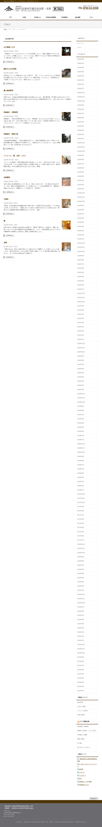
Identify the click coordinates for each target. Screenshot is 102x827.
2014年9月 (80, 657)
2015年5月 (80, 623)
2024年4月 (80, 176)
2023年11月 (81, 197)
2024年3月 (80, 180)
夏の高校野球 (8, 90)
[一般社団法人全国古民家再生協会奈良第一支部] (33, 9)
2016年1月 (80, 590)
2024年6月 (80, 168)
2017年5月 (80, 523)
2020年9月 (80, 356)
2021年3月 (80, 331)
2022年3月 (80, 281)
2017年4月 (80, 527)
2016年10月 (81, 552)
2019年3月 (80, 431)
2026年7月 (80, 63)
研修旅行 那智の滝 (11, 134)
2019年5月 (80, 423)
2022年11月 (81, 247)
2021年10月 (81, 302)
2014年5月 (80, 674)
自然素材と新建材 (82, 726)
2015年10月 (81, 603)
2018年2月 (80, 485)
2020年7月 (80, 364)
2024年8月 (80, 159)
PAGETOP (94, 798)
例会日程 (80, 702)
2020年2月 (80, 385)
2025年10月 (81, 101)
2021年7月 (80, 314)
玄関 (5, 242)
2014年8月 (80, 661)
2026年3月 (80, 80)
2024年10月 (81, 151)
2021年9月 (80, 306)
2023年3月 (80, 230)
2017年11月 (81, 498)
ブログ (16, 51)
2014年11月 (81, 649)
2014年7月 (80, 665)
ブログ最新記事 (84, 721)
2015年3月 (80, 632)
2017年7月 (80, 515)
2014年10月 (81, 653)
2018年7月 (80, 465)
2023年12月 (81, 193)
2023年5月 (80, 222)
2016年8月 (80, 561)
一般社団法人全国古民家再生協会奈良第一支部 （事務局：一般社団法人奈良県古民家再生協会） (49, 822)
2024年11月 (81, 147)
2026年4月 (80, 76)
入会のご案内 (81, 706)
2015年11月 (81, 598)
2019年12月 (81, 393)
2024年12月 (81, 143)
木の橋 (79, 743)
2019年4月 (80, 427)
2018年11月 (81, 448)
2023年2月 (80, 235)
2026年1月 (80, 88)
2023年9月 (80, 205)
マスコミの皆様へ (82, 710)
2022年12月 (81, 243)
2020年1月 (80, 389)
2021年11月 (81, 297)
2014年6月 (80, 669)
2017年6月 (80, 519)
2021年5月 (80, 322)
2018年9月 (80, 456)
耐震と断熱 (80, 739)
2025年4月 (80, 126)
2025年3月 (80, 130)
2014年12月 (81, 644)
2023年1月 (80, 239)
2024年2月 (80, 184)
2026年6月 (80, 67)
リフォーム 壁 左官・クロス (15, 156)
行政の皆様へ (81, 715)
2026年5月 (80, 71)
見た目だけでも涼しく (84, 747)
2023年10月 (81, 201)
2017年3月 (80, 531)
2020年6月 (80, 368)
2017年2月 (80, 536)
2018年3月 (80, 481)
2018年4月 (80, 477)
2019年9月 (80, 406)
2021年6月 (80, 318)
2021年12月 (81, 293)
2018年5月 (80, 473)
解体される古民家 (10, 69)
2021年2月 (80, 335)
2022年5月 (80, 272)
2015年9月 (80, 607)
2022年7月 (80, 264)
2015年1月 (80, 640)
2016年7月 (80, 565)
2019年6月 (80, 419)
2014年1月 (80, 690)
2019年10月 (81, 402)
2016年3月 (80, 582)
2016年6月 (80, 569)
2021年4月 (80, 327)
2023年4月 (80, 226)
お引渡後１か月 (9, 47)
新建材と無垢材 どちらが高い (87, 730)
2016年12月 (81, 544)
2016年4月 (80, 577)
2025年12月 (81, 92)
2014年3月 (80, 682)
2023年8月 (80, 209)
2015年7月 (80, 615)
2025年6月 (80, 117)
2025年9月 (80, 105)
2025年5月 (80, 122)
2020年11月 (81, 347)
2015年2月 (80, 636)
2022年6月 (80, 268)
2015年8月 (80, 611)
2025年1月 (80, 138)
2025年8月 (80, 109)
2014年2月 (80, 686)
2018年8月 (80, 460)
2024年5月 (80, 172)
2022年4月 (80, 276)
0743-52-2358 (90, 7)
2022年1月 (80, 289)
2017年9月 (80, 506)
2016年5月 (80, 573)
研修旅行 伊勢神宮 (11, 112)
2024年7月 (80, 164)
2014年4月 (80, 678)
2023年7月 (80, 214)
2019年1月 (80, 439)
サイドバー (80, 43)
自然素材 (7, 177)
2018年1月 (80, 490)
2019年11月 (81, 398)
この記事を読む (9, 61)
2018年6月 (80, 469)
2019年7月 (80, 414)
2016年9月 (80, 557)
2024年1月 (80, 189)
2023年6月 (80, 218)
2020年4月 (80, 377)
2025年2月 (80, 134)
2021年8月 (80, 310)
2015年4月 (80, 628)
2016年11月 (81, 548)
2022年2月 (80, 285)
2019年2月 (80, 435)
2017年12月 (81, 494)
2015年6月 (80, 619)
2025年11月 (81, 97)
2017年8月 (80, 511)
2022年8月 (80, 260)
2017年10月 (81, 502)
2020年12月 (81, 343)
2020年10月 (81, 352)
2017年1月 (80, 540)
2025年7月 (80, 113)
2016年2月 (80, 586)
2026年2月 (80, 84)
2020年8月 (80, 360)
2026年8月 (80, 59)
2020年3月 (80, 381)
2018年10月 (81, 452)
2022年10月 (81, 251)
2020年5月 (80, 373)
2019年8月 (80, 410)
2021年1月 (80, 339)
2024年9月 (80, 155)
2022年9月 (80, 255)
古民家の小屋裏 (82, 735)
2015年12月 (81, 594)
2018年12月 (81, 444)
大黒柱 (6, 199)
